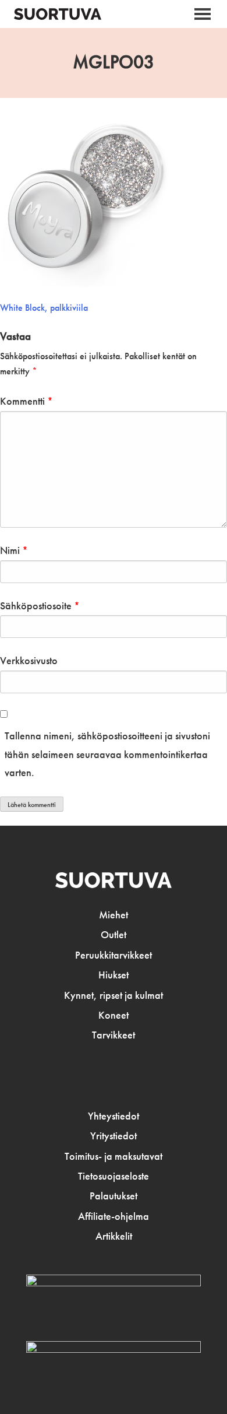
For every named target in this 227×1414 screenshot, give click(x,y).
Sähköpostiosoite (40, 605)
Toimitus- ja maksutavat (113, 1156)
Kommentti (26, 401)
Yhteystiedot (113, 1116)
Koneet (113, 1015)
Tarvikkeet (113, 1035)
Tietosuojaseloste (113, 1176)
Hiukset (113, 975)
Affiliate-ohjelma (113, 1216)
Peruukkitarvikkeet (113, 955)
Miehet (113, 914)
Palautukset (113, 1196)
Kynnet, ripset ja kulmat (113, 995)
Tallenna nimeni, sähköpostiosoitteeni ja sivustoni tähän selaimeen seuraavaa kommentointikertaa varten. (107, 754)
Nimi (14, 550)
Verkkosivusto (29, 660)
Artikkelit (113, 1236)
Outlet (113, 934)
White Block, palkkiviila (44, 307)
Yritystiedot (113, 1135)
